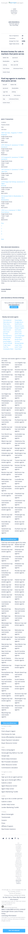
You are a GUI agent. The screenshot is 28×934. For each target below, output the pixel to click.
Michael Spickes (19, 343)
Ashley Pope (6, 339)
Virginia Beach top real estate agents (6, 488)
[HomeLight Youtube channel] (12, 838)
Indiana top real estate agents (6, 591)
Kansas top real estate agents (6, 596)
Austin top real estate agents (6, 388)
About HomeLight (7, 814)
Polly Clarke (6, 324)
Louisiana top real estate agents (6, 604)
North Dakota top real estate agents (6, 660)
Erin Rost (17, 341)
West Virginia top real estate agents (7, 708)
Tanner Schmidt (7, 343)
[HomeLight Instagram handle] (9, 838)
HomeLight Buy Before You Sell (12, 753)
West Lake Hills (14, 65)
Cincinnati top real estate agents (6, 503)
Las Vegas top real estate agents (6, 396)
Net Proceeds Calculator (9, 762)
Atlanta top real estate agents (20, 409)
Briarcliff (5, 84)
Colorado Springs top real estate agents (21, 429)
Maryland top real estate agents (6, 611)
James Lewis (18, 333)
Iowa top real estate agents (19, 591)
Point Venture (6, 68)
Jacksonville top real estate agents (20, 403)
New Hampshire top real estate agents (20, 639)
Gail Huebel (18, 330)
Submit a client (6, 783)
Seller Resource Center (9, 765)
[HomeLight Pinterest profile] (15, 838)
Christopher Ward (8, 349)
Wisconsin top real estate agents (19, 708)
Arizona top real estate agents (6, 551)
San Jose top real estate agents (20, 487)
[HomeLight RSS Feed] (18, 838)
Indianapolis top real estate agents (20, 415)
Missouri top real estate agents (20, 624)
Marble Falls (6, 57)
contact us (18, 883)
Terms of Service (14, 893)
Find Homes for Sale (8, 734)
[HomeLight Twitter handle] (3, 838)
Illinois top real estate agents (20, 586)
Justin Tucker (18, 347)
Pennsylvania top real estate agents (7, 674)
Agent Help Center (7, 789)
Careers (4, 820)
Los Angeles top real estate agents (20, 365)
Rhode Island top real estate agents (20, 674)
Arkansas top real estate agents (19, 552)
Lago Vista (15, 61)
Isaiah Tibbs (18, 345)
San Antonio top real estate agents (7, 377)
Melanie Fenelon (19, 326)
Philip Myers (18, 337)
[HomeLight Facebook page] (6, 838)
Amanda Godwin (7, 328)
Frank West (18, 349)
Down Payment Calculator (10, 740)
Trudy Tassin (7, 345)
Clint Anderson (7, 320)
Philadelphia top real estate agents (7, 403)
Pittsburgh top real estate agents (20, 517)
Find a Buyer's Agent (8, 731)
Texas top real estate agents (19, 687)
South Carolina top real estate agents (6, 681)
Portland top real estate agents (21, 421)
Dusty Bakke (18, 320)
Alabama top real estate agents (7, 545)
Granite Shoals (6, 72)
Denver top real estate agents (6, 409)
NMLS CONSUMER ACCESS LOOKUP (13, 909)
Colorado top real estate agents (19, 559)
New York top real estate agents (6, 365)
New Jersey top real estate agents (6, 646)
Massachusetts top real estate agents (20, 611)
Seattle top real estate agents (6, 428)
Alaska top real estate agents (20, 545)
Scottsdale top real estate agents (20, 436)
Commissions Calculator (9, 768)
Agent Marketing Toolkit (9, 792)
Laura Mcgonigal (19, 335)
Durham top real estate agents (20, 530)
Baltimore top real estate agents (19, 474)
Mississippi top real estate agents (6, 625)
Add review (14, 307)
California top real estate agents (6, 559)
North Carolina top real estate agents (20, 653)
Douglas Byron (19, 322)
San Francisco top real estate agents (6, 415)
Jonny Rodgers (7, 341)
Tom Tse (5, 347)
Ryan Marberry (7, 335)
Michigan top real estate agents (5, 618)
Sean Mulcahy (7, 337)
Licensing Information (8, 916)
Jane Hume (6, 332)
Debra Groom (7, 330)
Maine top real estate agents (20, 603)
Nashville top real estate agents (19, 396)
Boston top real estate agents (6, 473)
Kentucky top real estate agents (19, 597)
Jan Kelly (5, 333)
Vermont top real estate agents (21, 695)
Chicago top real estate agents (7, 371)
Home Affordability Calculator (11, 737)
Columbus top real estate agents (6, 422)
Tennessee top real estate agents (6, 688)
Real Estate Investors (8, 829)
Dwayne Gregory (19, 328)
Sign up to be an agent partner (12, 777)
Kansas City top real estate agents (20, 467)
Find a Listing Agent (8, 750)
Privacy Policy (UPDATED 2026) (14, 895)
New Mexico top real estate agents (20, 646)
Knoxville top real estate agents (5, 524)
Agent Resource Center (9, 786)
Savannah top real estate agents (6, 531)
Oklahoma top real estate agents (6, 667)
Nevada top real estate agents (6, 638)
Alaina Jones (18, 332)
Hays (4, 99)
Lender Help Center (8, 804)
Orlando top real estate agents (7, 454)
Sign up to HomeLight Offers (11, 780)
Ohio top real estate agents (19, 659)
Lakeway (5, 65)
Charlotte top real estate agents (19, 389)
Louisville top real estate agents (19, 481)
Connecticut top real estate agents (6, 566)
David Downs (18, 324)
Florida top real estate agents (20, 572)
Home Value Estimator (9, 759)
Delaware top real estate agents (19, 566)
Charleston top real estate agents (20, 503)
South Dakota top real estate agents (20, 681)
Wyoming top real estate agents (6, 715)
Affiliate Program (7, 826)
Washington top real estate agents (20, 455)
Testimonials (5, 817)
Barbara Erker (7, 326)
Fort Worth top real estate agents (6, 436)
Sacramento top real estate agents (7, 467)
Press (3, 823)
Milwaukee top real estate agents (6, 481)
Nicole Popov (18, 339)
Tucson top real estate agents (20, 461)
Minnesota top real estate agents (20, 618)
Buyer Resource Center (9, 743)
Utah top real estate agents (6, 695)
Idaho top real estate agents (6, 586)
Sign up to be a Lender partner (11, 799)
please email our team (18, 881)
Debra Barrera (7, 322)
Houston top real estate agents (20, 371)
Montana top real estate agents (5, 632)
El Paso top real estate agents (6, 461)
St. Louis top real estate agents (7, 494)
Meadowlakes (6, 61)
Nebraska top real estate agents (19, 632)
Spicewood (15, 57)
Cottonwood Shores (18, 68)
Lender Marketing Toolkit (10, 807)
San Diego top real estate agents (19, 377)
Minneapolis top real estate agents (20, 510)
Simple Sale (5, 756)
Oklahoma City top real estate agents (20, 443)
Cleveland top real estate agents (19, 496)
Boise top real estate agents (19, 523)
